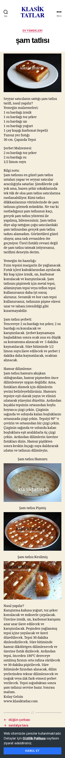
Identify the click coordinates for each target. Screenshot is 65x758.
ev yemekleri (32, 30)
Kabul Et (32, 750)
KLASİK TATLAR (32, 12)
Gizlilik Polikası (34, 738)
